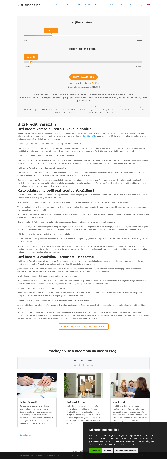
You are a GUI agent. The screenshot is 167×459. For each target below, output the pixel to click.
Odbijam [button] (107, 450)
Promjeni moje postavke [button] (126, 450)
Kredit (87, 5)
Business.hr (24, 455)
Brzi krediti (75, 5)
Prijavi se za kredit (61, 5)
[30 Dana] (30, 61)
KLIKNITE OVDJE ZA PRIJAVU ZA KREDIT (83, 326)
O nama (124, 5)
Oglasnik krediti (29, 402)
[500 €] (51, 35)
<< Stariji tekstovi (24, 435)
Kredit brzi (119, 402)
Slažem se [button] (95, 450)
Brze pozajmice (101, 5)
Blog (140, 5)
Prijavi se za (83, 77)
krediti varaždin (89, 136)
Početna (48, 5)
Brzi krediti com (75, 402)
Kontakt (133, 5)
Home (74, 451)
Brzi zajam (114, 5)
